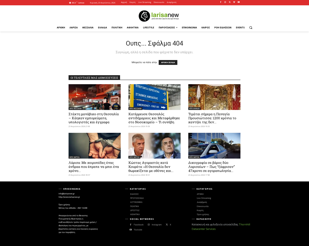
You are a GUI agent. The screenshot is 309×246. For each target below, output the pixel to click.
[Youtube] (238, 2)
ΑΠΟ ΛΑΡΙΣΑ (75, 157)
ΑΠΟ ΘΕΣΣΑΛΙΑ (76, 108)
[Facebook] (221, 2)
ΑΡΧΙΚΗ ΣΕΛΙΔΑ (168, 62)
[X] (230, 2)
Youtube (138, 229)
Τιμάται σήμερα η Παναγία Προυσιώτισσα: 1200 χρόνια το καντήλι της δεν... (212, 118)
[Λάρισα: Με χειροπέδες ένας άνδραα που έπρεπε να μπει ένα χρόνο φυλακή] (95, 146)
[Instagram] (225, 2)
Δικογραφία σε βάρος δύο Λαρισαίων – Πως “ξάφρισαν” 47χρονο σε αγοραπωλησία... (211, 166)
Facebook (139, 224)
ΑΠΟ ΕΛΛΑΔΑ (194, 108)
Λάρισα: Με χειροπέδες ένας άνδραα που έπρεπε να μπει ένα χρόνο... (94, 166)
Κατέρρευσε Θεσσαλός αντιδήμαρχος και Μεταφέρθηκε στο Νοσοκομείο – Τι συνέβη (154, 118)
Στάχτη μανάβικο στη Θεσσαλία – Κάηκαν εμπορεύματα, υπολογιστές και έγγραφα (94, 118)
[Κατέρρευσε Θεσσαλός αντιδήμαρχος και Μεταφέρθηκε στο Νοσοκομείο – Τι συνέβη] (154, 97)
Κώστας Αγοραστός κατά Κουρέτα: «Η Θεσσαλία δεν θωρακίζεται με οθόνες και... (150, 166)
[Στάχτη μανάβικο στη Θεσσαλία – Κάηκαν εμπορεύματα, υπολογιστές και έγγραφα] (95, 97)
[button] (251, 27)
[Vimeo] (234, 2)
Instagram (157, 224)
